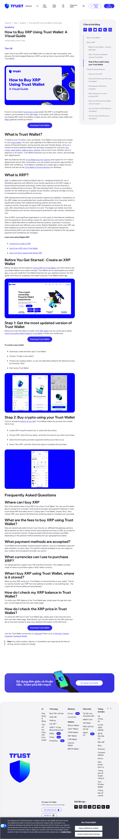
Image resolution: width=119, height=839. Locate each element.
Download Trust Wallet (39, 125)
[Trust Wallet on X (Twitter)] (89, 807)
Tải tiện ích (47, 815)
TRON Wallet (73, 732)
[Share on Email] (110, 29)
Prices (73, 713)
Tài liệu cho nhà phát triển (88, 714)
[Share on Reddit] (95, 29)
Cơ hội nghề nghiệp (100, 727)
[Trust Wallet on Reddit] (94, 807)
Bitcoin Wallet (73, 725)
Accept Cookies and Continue (88, 834)
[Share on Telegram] (100, 29)
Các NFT (52, 724)
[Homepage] (14, 6)
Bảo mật (101, 742)
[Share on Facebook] (85, 29)
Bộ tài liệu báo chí (101, 736)
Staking (52, 720)
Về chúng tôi (100, 718)
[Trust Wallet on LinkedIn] (103, 807)
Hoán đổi (53, 717)
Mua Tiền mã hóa (56, 713)
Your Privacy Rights (88, 822)
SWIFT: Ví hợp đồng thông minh (56, 728)
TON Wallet (72, 739)
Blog (99, 745)
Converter (72, 717)
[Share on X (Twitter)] (90, 29)
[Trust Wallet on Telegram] (99, 807)
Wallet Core (88, 719)
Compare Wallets (101, 753)
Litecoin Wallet (71, 744)
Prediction (56, 741)
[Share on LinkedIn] (105, 29)
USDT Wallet (73, 729)
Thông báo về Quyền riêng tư (101, 774)
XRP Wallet (72, 736)
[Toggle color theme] (83, 6)
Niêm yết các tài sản (88, 727)
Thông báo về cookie (100, 793)
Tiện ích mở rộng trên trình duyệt (43, 732)
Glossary (101, 749)
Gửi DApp (87, 723)
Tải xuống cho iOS (50, 810)
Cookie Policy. (66, 832)
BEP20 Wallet (73, 749)
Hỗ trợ (100, 758)
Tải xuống (109, 6)
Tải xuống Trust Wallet (89, 683)
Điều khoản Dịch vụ (101, 764)
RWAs (54, 733)
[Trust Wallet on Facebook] (76, 807)
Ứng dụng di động (43, 717)
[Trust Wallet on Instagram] (85, 807)
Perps (54, 737)
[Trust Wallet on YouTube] (108, 807)
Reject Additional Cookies (88, 828)
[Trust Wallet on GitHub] (80, 807)
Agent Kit (88, 733)
